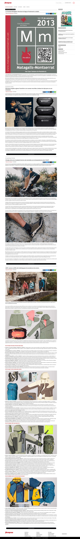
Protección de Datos (51, 533)
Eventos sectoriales (61, 53)
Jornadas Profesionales (61, 50)
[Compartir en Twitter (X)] (51, 13)
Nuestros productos (39, 534)
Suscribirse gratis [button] (68, 2)
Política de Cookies (51, 534)
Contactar (37, 532)
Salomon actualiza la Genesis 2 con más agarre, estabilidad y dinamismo (65, 38)
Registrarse (26, 533)
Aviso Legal (49, 532)
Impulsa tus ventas (61, 51)
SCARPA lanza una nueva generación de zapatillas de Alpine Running (66, 34)
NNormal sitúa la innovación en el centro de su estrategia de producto (65, 31)
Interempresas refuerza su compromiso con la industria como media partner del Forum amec (65, 42)
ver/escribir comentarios (31, 154)
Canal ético (38, 533)
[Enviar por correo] (47, 13)
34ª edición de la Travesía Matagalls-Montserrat (14, 74)
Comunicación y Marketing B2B (62, 52)
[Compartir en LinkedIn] (53, 13)
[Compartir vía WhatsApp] (55, 13)
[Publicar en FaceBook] (49, 13)
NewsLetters (26, 534)
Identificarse (26, 532)
